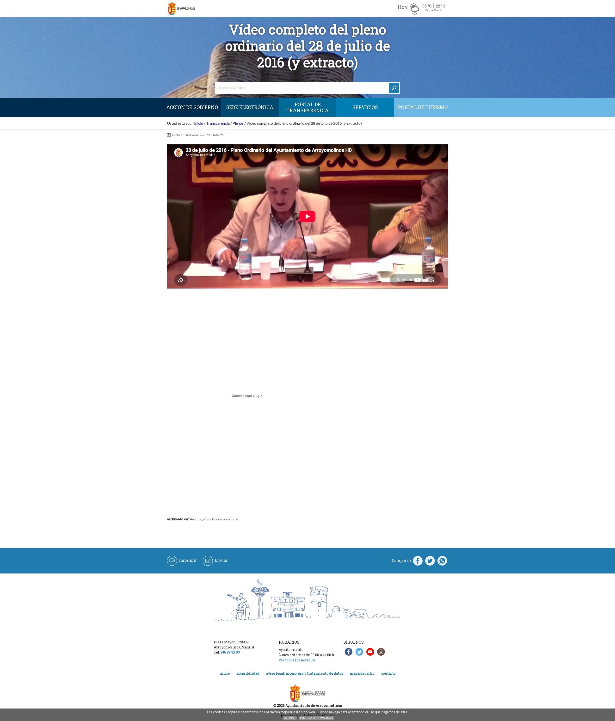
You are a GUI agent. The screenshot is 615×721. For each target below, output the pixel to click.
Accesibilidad (248, 673)
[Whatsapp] (442, 560)
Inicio (198, 123)
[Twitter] (430, 560)
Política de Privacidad (316, 718)
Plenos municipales (225, 519)
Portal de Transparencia (307, 107)
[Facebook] (418, 560)
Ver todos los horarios (297, 660)
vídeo (206, 519)
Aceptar (289, 718)
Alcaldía (196, 519)
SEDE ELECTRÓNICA (249, 107)
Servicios (365, 107)
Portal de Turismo (423, 107)
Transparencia (218, 123)
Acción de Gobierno (192, 107)
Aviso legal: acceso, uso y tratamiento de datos (304, 673)
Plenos (238, 123)
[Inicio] (181, 8)
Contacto (388, 673)
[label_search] (394, 88)
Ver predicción (434, 10)
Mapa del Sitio (362, 673)
